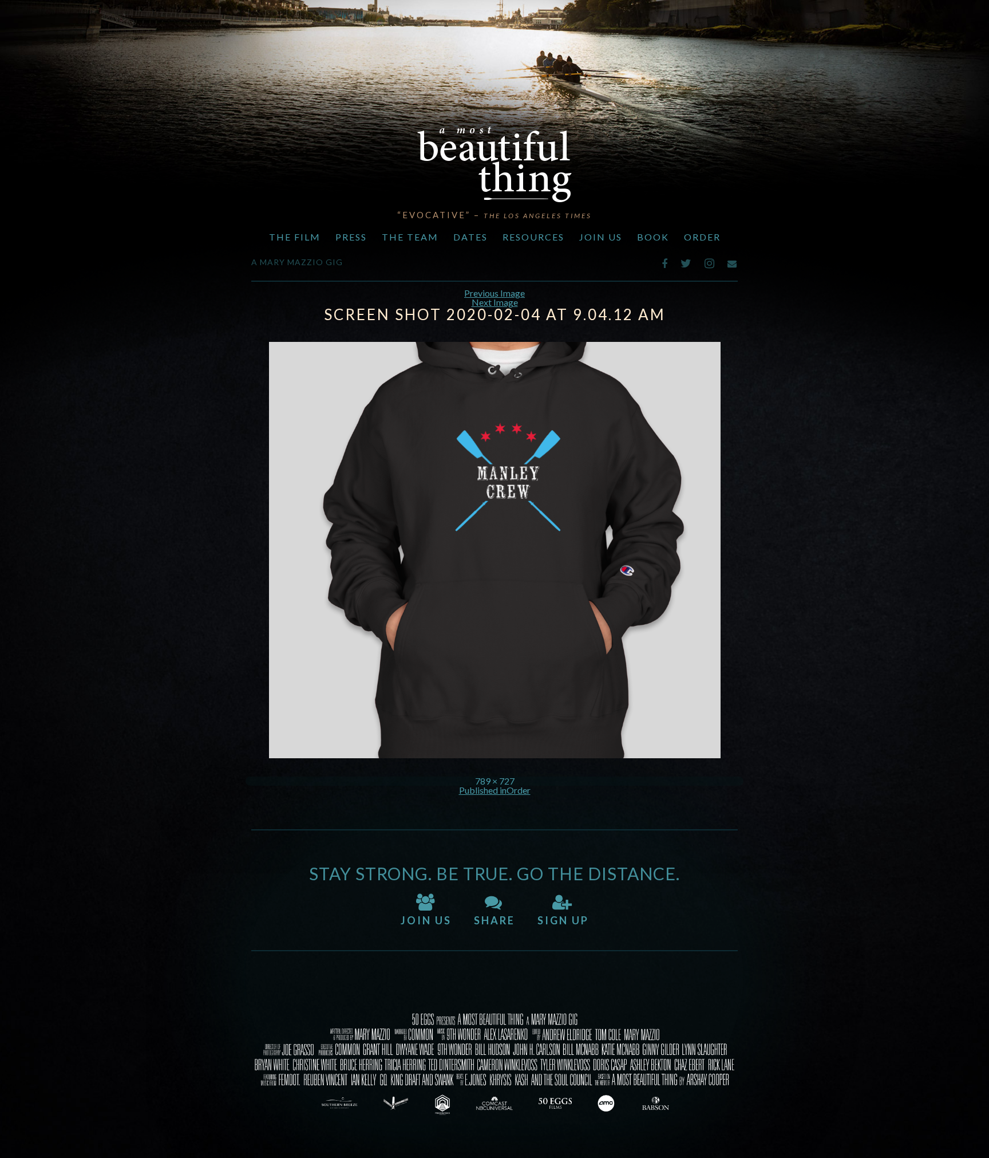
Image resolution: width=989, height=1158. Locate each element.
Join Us (600, 236)
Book (653, 236)
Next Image (495, 302)
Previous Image (494, 292)
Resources (533, 236)
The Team (410, 236)
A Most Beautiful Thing (494, 164)
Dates (470, 236)
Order (702, 236)
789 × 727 (495, 780)
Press (351, 236)
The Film (295, 236)
